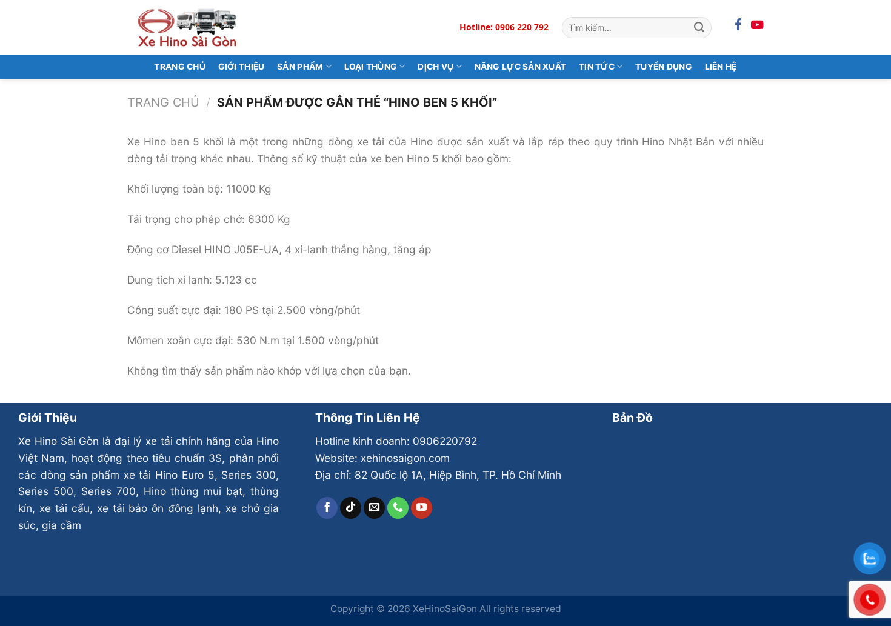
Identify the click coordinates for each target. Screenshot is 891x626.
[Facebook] (738, 25)
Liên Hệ (721, 67)
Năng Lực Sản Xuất (521, 67)
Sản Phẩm (300, 67)
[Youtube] (757, 25)
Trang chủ (163, 102)
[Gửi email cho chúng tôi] (374, 508)
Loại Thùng (371, 67)
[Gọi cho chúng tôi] (398, 508)
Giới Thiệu (241, 67)
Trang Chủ (179, 67)
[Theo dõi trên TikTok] (351, 508)
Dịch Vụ (435, 67)
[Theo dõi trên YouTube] (422, 508)
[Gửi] (699, 27)
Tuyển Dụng (663, 67)
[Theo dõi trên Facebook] (327, 508)
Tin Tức (597, 67)
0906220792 (445, 441)
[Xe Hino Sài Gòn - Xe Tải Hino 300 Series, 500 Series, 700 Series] (188, 27)
